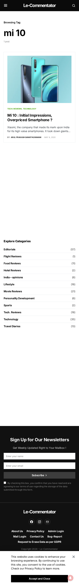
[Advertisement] (39, 190)
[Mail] (47, 521)
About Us (17, 531)
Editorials (9, 249)
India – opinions (13, 277)
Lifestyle (9, 284)
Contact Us (37, 536)
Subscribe (38, 475)
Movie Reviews (13, 291)
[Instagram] (39, 521)
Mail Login (19, 536)
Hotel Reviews (12, 270)
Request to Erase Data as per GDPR (39, 541)
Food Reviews (12, 263)
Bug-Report (54, 536)
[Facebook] (32, 521)
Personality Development (19, 298)
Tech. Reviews (14, 109)
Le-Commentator (39, 5)
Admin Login (56, 531)
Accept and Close (39, 578)
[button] (6, 5)
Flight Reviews (12, 256)
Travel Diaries (12, 326)
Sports (8, 305)
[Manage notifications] (70, 578)
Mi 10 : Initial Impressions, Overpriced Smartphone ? (29, 117)
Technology (29, 109)
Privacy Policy (35, 531)
